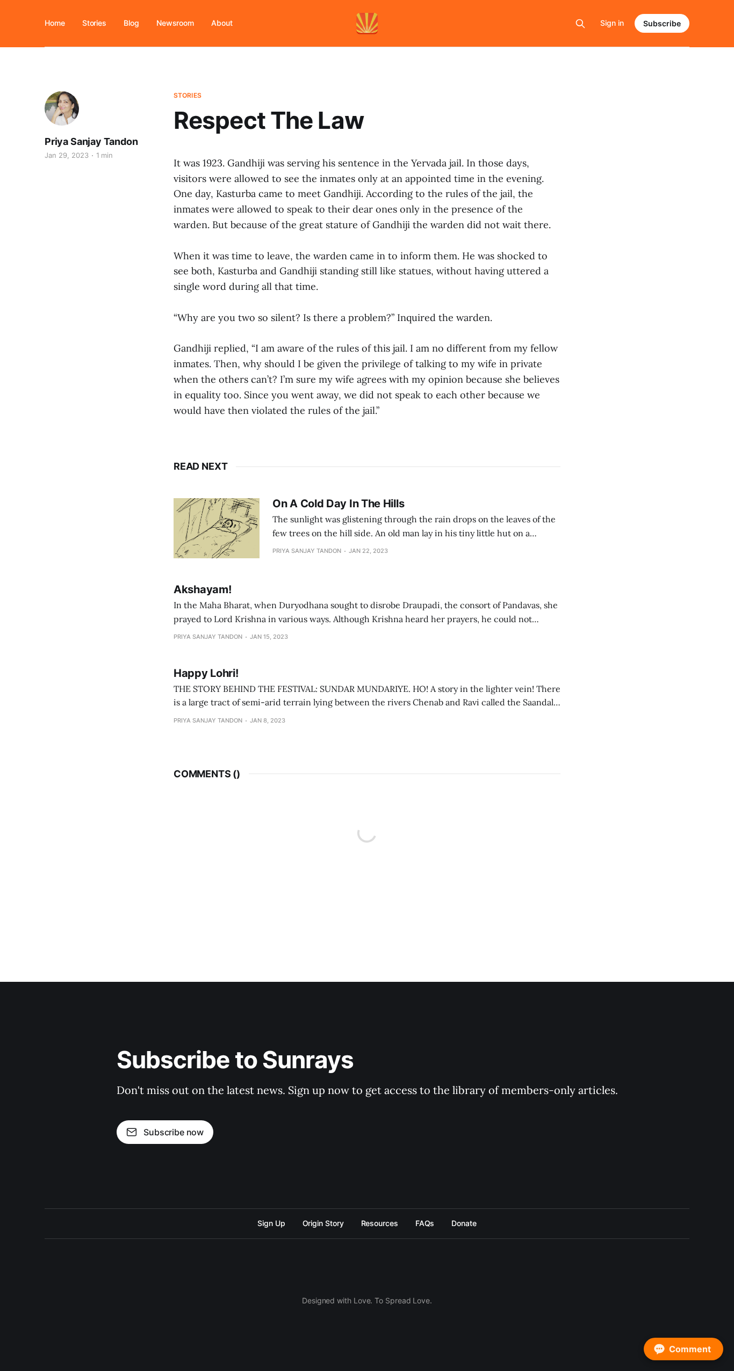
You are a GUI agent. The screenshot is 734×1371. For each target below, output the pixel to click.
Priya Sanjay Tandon (91, 141)
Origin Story (323, 1223)
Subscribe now (173, 1132)
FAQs (425, 1223)
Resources (379, 1223)
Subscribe (662, 23)
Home (55, 22)
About (222, 22)
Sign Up (271, 1223)
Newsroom (175, 22)
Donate (464, 1223)
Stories (94, 22)
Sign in (612, 22)
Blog (131, 22)
